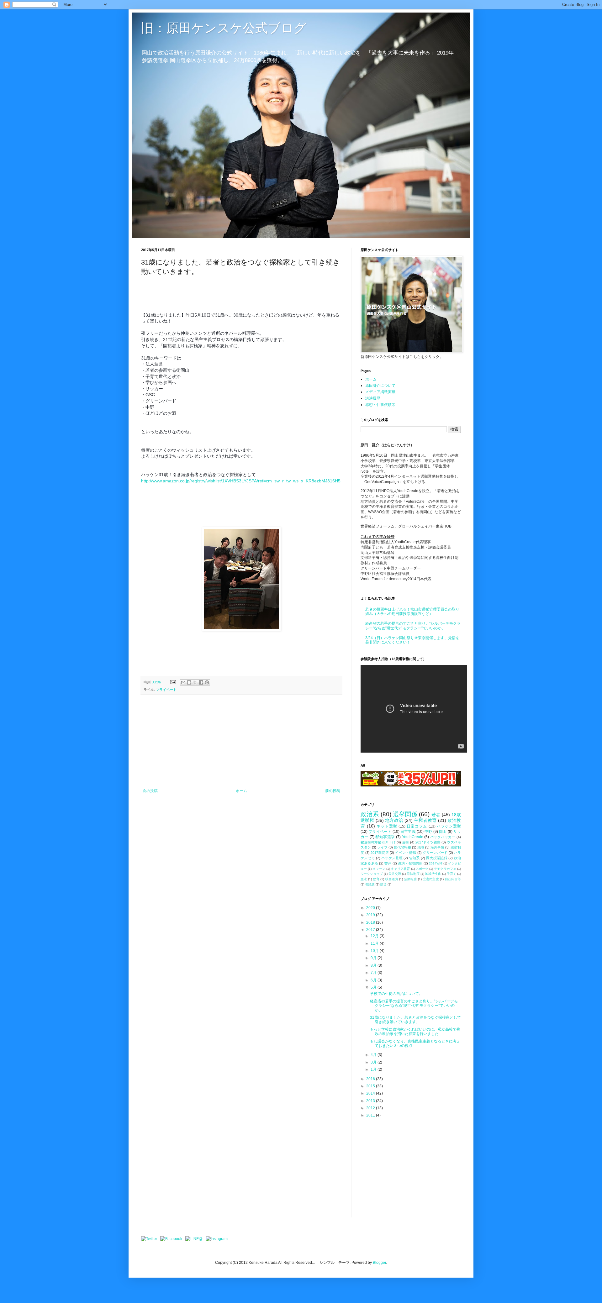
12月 (375, 936)
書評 (387, 863)
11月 (375, 943)
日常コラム (417, 826)
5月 (374, 987)
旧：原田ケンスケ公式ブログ (223, 28)
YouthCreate (412, 837)
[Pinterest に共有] (207, 682)
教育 (376, 879)
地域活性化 (433, 873)
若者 (436, 814)
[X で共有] (195, 682)
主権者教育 (425, 820)
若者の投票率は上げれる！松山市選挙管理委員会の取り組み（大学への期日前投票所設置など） (412, 611)
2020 (371, 908)
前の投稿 (332, 791)
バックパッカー (443, 837)
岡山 (442, 831)
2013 (371, 1101)
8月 (374, 965)
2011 (371, 1115)
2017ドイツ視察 (428, 842)
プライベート (166, 689)
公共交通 (394, 873)
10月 (375, 950)
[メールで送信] (183, 682)
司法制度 (413, 873)
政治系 (370, 814)
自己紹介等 (453, 879)
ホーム (241, 791)
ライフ (382, 847)
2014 (371, 1093)
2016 (371, 1079)
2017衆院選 (380, 852)
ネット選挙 (387, 826)
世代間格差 (402, 847)
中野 (428, 831)
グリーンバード (435, 852)
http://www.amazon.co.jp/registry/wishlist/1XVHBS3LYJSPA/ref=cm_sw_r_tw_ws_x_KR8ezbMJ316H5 (241, 480)
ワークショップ (372, 873)
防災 (383, 884)
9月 (374, 958)
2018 (371, 922)
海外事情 (437, 847)
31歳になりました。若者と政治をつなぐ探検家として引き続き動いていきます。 (415, 1019)
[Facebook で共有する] (201, 682)
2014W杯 (435, 863)
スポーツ (422, 868)
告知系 (414, 858)
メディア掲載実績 (380, 392)
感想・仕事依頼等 (380, 404)
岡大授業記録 (436, 858)
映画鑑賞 (391, 879)
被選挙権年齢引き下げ (378, 842)
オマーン (378, 868)
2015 (371, 1086)
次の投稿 (150, 791)
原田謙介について (380, 385)
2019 (371, 915)
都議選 (370, 884)
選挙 (405, 842)
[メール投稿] (173, 682)
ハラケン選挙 (449, 826)
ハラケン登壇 (392, 858)
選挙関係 (405, 814)
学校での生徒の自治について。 (396, 993)
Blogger (379, 1262)
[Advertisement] (241, 741)
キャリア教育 (400, 868)
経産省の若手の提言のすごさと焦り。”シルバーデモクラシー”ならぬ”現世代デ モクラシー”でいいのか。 (413, 625)
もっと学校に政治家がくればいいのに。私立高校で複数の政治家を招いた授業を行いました (415, 1031)
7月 (374, 972)
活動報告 (410, 879)
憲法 (364, 879)
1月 (374, 1069)
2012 (371, 1108)
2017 (371, 929)
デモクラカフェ (445, 868)
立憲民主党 (431, 879)
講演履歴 (372, 398)
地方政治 (394, 820)
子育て (451, 873)
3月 (374, 1062)
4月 (374, 1055)
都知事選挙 (385, 837)
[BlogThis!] (189, 682)
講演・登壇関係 (410, 863)
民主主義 (408, 831)
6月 (374, 980)
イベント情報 (405, 852)
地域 (420, 847)
